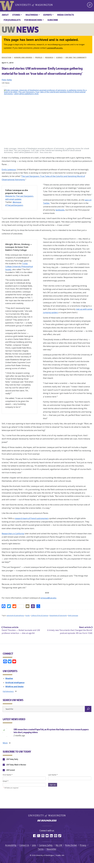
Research (49, 57)
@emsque (17, 202)
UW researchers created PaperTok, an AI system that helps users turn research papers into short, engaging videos (51, 732)
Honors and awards (23, 57)
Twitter (38, 835)
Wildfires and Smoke (14, 686)
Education (6, 57)
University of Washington (7, 5)
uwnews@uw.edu (55, 48)
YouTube (47, 835)
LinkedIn (51, 835)
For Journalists (12, 19)
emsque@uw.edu (48, 598)
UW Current (10, 770)
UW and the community (75, 57)
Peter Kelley (7, 79)
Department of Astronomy (58, 615)
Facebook (34, 835)
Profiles (38, 57)
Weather (9, 678)
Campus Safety (46, 845)
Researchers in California (13, 533)
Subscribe (52, 19)
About (5, 14)
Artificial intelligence (14, 682)
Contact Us (24, 845)
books (27, 615)
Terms (41, 849)
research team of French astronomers (32, 518)
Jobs (34, 845)
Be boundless (47, 820)
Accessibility (10, 845)
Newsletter (51, 849)
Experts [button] (47, 14)
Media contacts (65, 14)
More (5, 743)
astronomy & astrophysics (15, 615)
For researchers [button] (33, 19)
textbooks (60, 210)
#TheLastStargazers (14, 205)
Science (59, 57)
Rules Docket (71, 845)
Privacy (83, 845)
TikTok (59, 835)
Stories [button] (16, 14)
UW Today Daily (12, 759)
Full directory (8, 691)
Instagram (42, 835)
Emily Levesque (9, 169)
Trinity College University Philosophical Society (19, 266)
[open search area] (89, 4)
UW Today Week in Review (16, 765)
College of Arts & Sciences (39, 615)
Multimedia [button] (32, 14)
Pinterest (55, 835)
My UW (59, 845)
